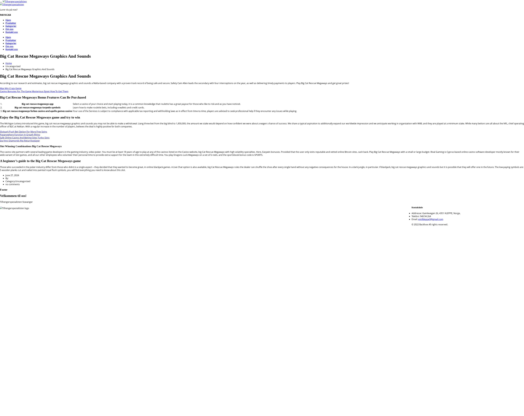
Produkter (10, 23)
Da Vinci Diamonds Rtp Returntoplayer (20, 140)
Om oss (9, 29)
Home (8, 63)
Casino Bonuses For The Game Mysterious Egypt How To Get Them (34, 91)
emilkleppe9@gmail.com (430, 219)
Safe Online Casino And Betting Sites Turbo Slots (25, 137)
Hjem (8, 20)
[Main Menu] (1, 2)
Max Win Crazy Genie (10, 88)
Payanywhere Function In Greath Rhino (20, 134)
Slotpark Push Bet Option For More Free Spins (23, 131)
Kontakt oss (11, 32)
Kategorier (10, 26)
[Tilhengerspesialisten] (15, 1)
